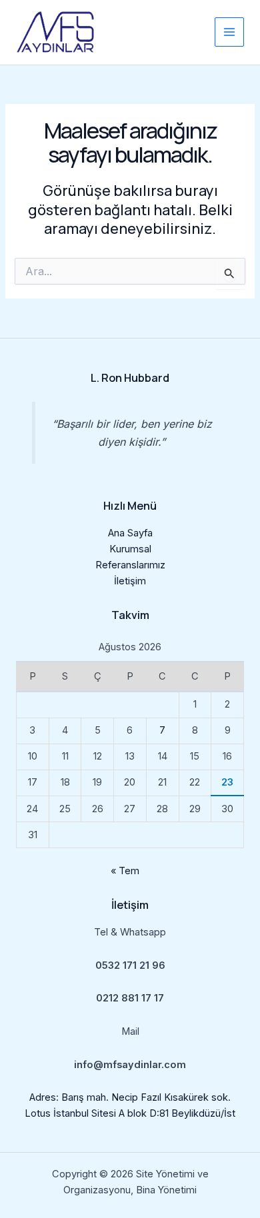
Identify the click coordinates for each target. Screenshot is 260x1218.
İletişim (130, 581)
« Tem (125, 871)
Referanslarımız (130, 565)
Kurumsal (130, 549)
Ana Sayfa (130, 533)
